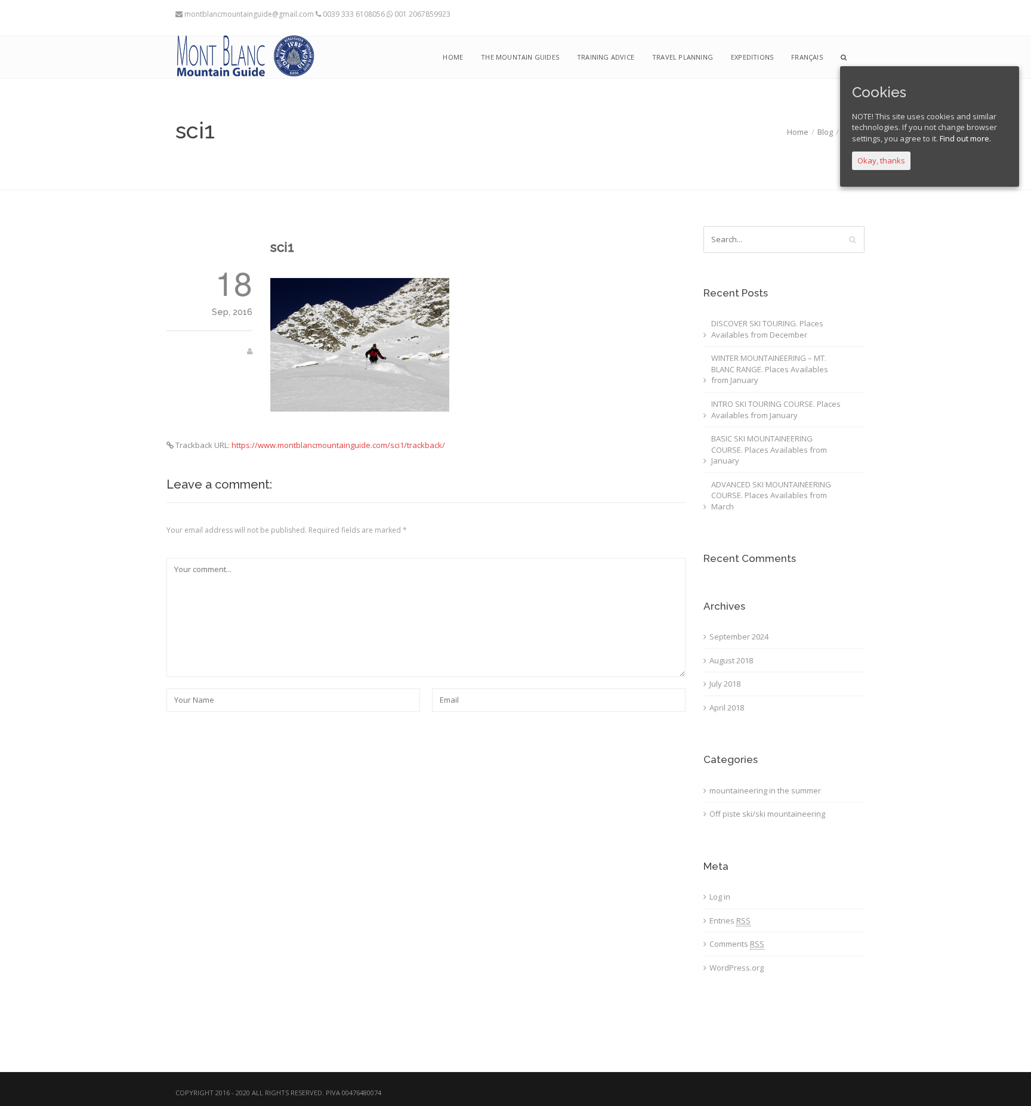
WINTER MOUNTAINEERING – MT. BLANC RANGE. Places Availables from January (769, 369)
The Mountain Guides (520, 56)
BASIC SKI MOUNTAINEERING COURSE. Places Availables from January (769, 449)
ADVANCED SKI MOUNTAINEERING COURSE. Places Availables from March (771, 495)
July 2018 (724, 683)
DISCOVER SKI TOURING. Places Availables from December (767, 329)
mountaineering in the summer (765, 790)
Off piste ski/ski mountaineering (767, 813)
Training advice (605, 56)
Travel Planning (682, 56)
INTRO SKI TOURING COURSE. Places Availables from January (776, 409)
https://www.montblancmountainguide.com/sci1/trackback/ (338, 445)
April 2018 (726, 707)
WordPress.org (736, 967)
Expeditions (752, 56)
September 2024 (738, 636)
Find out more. (965, 138)
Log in (719, 896)
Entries (730, 920)
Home (797, 131)
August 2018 (731, 660)
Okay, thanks (881, 160)
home (453, 56)
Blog (825, 131)
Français (807, 56)
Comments (736, 943)
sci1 (282, 247)
